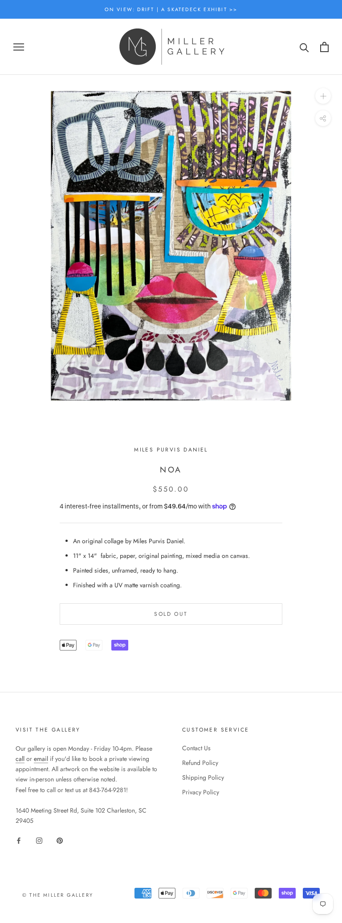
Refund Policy (200, 762)
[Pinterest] (60, 840)
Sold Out (170, 614)
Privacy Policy (200, 792)
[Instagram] (39, 840)
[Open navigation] (18, 47)
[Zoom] (323, 96)
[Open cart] (324, 47)
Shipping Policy (203, 777)
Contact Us (196, 748)
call (20, 758)
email (41, 758)
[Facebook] (19, 840)
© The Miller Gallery (57, 895)
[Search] (304, 47)
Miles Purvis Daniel (171, 450)
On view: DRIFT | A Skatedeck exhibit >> (171, 9)
